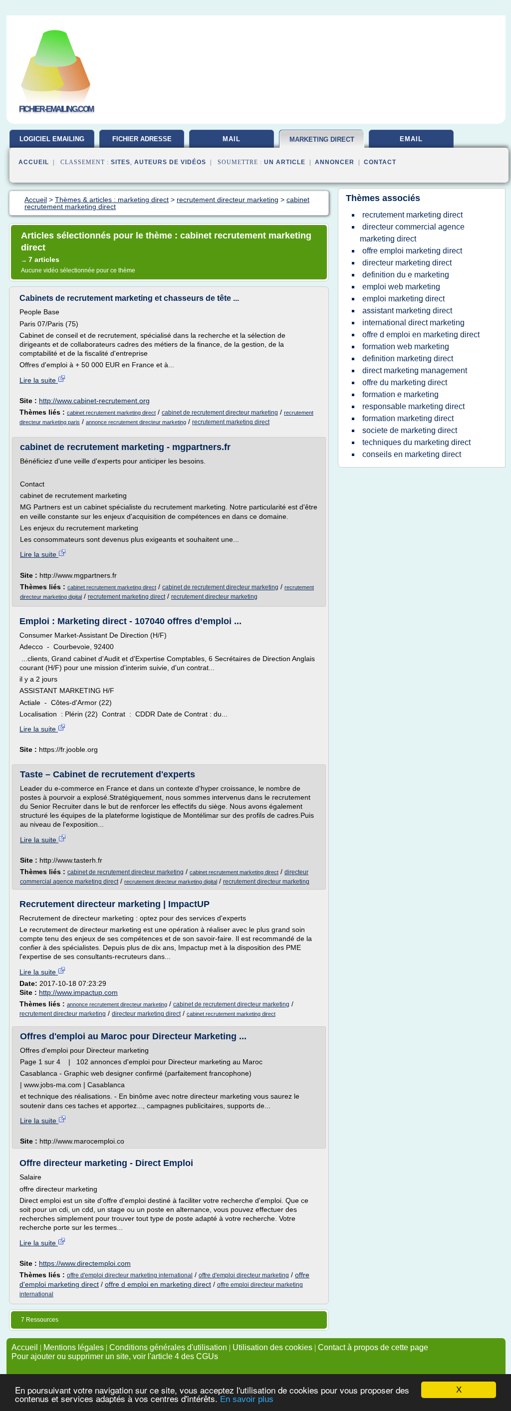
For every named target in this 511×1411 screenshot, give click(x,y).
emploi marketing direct (403, 298)
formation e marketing (400, 394)
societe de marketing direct (409, 430)
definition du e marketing (405, 274)
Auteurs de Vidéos (170, 162)
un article (284, 162)
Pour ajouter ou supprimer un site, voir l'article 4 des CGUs (114, 1356)
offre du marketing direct (404, 382)
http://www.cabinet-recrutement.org (94, 401)
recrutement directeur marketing (214, 596)
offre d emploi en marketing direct (158, 1284)
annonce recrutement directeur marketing (136, 422)
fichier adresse (142, 139)
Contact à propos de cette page (373, 1347)
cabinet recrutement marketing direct (111, 413)
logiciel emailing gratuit (51, 142)
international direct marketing (413, 322)
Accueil (33, 162)
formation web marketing (405, 346)
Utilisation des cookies (272, 1347)
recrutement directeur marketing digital (170, 882)
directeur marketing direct (146, 1013)
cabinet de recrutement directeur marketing (220, 412)
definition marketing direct (407, 358)
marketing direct (321, 139)
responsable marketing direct (413, 406)
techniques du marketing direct (416, 442)
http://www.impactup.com (78, 992)
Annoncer (334, 162)
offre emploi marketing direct (412, 250)
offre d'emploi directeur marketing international (130, 1275)
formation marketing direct (408, 418)
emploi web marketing (401, 286)
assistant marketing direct (407, 310)
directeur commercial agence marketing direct (412, 233)
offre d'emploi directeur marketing (244, 1275)
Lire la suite (38, 380)
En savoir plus (246, 1399)
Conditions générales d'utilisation (168, 1347)
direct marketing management (414, 370)
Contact (380, 162)
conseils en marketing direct (411, 454)
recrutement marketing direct (230, 422)
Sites (120, 162)
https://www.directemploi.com (85, 1263)
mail (232, 139)
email (411, 139)
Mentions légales (73, 1347)
